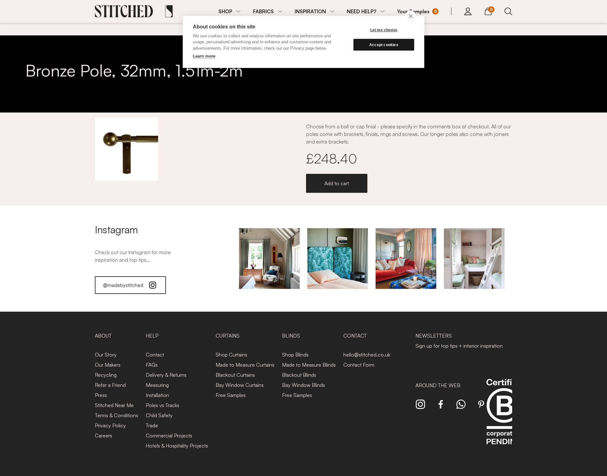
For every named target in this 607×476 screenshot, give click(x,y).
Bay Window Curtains (240, 385)
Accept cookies (383, 45)
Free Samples (231, 395)
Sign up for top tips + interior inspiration (459, 346)
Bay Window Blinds (303, 385)
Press (101, 395)
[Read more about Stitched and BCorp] (504, 418)
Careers (103, 435)
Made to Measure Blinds (309, 365)
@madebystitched (123, 285)
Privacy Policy (110, 425)
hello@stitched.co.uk (366, 354)
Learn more (204, 56)
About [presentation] (103, 336)
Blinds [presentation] (291, 336)
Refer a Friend (110, 385)
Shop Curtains (231, 354)
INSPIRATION (310, 11)
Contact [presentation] (355, 336)
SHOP (225, 11)
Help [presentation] (152, 336)
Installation (157, 395)
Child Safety (159, 415)
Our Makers (107, 365)
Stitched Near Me (114, 405)
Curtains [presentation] (228, 336)
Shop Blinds (295, 354)
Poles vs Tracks (162, 405)
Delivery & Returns (166, 375)
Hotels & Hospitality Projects (177, 445)
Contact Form (358, 365)
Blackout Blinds (299, 375)
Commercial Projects (169, 435)
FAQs (152, 365)
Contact (155, 354)
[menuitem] (229, 11)
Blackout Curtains (235, 375)
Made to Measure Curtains (245, 365)
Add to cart (336, 183)
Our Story (106, 354)
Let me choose (384, 30)
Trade (152, 425)
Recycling (106, 375)
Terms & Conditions (116, 415)
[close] (410, 15)
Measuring (157, 385)
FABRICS (263, 11)
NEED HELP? (361, 11)
